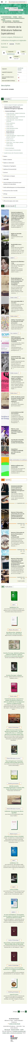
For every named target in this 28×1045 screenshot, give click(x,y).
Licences (20, 16)
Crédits (22, 1029)
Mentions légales (15, 1029)
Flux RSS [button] (22, 1011)
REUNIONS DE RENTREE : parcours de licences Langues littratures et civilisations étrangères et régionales (17, 489)
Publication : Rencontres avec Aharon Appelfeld (14, 812)
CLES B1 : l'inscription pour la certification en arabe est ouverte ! (17, 321)
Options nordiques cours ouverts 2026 (17, 466)
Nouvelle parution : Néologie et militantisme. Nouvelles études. (14, 633)
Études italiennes (16, 21)
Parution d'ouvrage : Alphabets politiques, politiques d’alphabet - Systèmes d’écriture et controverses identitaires (14, 654)
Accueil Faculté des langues (6, 16)
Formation (15, 16)
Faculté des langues (11, 53)
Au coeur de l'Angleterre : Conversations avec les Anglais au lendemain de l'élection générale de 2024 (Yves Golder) (14, 916)
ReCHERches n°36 (14, 607)
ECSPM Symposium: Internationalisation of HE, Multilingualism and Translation (17, 339)
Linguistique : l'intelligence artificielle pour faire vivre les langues (17, 451)
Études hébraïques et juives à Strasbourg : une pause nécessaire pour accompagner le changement (17, 281)
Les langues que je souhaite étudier (18, 2)
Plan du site (7, 1029)
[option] (14, 219)
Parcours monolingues (7, 21)
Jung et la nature (14, 994)
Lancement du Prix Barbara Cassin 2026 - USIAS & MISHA (18, 358)
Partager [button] (15, 1011)
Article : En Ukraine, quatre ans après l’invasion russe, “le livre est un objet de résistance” (17, 399)
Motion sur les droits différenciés (16, 234)
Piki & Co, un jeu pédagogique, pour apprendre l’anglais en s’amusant (16, 431)
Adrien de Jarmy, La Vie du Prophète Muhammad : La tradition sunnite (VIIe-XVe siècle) (14, 969)
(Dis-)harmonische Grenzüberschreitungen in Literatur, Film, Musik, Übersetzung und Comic (14, 787)
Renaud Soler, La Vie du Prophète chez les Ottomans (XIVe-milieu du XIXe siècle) (14, 943)
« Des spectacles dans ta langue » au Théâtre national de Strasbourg (17, 378)
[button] (6, 2)
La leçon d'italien (14, 889)
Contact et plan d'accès (14, 1023)
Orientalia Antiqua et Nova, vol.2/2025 (14, 836)
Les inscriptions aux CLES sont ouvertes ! (17, 413)
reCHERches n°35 (14, 863)
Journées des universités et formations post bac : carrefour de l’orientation (17, 441)
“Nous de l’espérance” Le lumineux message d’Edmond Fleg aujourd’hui (14, 761)
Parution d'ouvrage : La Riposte (14, 675)
